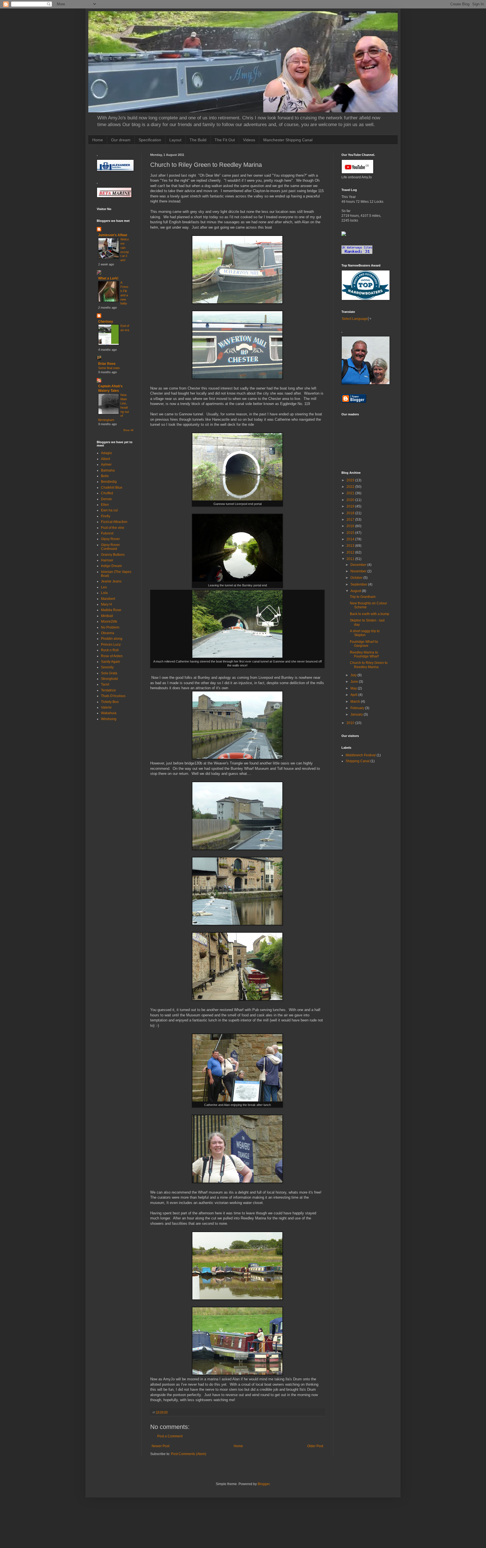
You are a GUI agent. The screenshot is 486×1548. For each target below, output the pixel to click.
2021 (350, 493)
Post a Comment (170, 1436)
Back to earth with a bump (369, 614)
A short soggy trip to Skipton (365, 633)
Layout (175, 140)
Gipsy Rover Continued (110, 547)
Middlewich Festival (361, 755)
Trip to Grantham (362, 597)
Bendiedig (109, 482)
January (357, 714)
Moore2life (109, 621)
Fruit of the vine (112, 528)
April (354, 695)
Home (97, 140)
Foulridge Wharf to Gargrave (364, 644)
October (356, 578)
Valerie (106, 707)
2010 (350, 723)
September (359, 584)
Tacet (105, 684)
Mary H (106, 604)
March (355, 702)
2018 (350, 513)
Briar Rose (107, 364)
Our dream (120, 140)
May (354, 688)
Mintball (107, 616)
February (357, 708)
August (356, 591)
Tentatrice (108, 690)
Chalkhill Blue (111, 488)
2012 (350, 552)
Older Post (315, 1446)
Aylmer (106, 464)
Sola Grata (109, 673)
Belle (105, 476)
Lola (104, 593)
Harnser (107, 560)
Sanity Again (110, 662)
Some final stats (109, 368)
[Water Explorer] (343, 235)
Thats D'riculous (113, 696)
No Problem (110, 627)
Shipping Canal (358, 761)
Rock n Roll (110, 650)
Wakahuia (108, 713)
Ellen (105, 505)
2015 (350, 533)
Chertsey (105, 322)
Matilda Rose (111, 610)
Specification (150, 140)
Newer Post (160, 1446)
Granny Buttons (113, 555)
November (358, 571)
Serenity (107, 667)
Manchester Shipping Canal (287, 140)
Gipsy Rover (110, 539)
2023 (350, 480)
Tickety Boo (110, 702)
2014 (350, 539)
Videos (249, 140)
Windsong (108, 719)
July (353, 675)
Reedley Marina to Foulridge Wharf (364, 654)
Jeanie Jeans (111, 581)
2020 (350, 500)
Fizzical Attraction (114, 522)
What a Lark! (108, 278)
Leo (104, 587)
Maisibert (108, 599)
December (358, 565)
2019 (350, 506)
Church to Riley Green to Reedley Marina (369, 665)
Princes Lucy (111, 644)
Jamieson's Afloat (112, 235)
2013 (350, 546)
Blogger (263, 1484)
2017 (350, 520)
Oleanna (107, 633)
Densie (106, 499)
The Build (198, 140)
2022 (350, 487)
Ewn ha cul (109, 510)
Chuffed (107, 493)
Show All (128, 430)
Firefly (105, 516)
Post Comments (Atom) (188, 1454)
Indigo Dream (111, 566)
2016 (350, 526)
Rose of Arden (112, 656)
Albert (105, 459)
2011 (350, 559)
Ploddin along (111, 639)
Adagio (106, 453)
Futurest (107, 533)
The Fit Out (225, 140)
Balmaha (108, 470)
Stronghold (109, 679)
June (354, 682)
